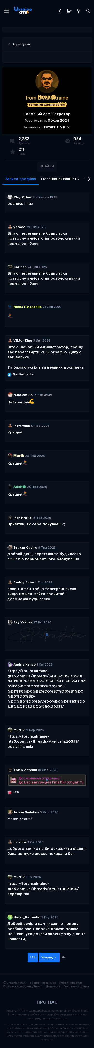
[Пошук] (88, 11)
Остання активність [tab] (60, 179)
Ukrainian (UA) (16, 983)
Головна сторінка (76, 986)
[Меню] (6, 11)
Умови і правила (70, 983)
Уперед (47, 957)
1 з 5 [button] (33, 957)
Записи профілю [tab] (20, 179)
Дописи (24, 143)
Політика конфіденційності (23, 986)
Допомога (53, 986)
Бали (22, 154)
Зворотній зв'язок (43, 983)
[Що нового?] (78, 11)
